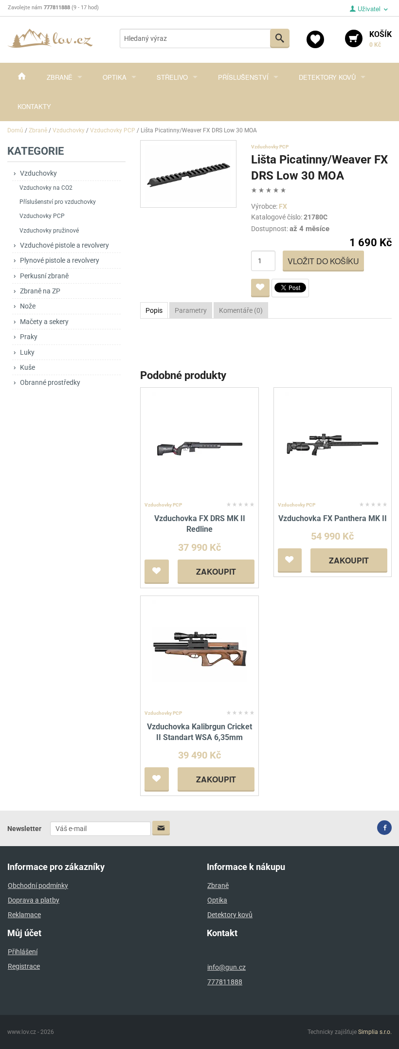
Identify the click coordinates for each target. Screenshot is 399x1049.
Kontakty (34, 106)
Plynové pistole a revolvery (59, 260)
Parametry (191, 310)
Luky (27, 352)
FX (283, 206)
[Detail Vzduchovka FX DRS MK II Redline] (199, 444)
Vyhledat (280, 38)
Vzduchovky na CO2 (46, 187)
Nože (28, 306)
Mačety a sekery (44, 322)
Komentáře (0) (241, 310)
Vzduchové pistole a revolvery (64, 245)
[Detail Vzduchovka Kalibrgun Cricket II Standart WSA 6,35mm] (199, 652)
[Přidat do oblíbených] (260, 288)
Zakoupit (216, 571)
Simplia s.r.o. (375, 1032)
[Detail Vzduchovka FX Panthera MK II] (332, 444)
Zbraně (60, 77)
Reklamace (24, 915)
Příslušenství (243, 77)
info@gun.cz (226, 967)
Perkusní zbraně (44, 276)
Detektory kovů (327, 77)
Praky (28, 337)
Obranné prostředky (50, 382)
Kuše (27, 367)
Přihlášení (22, 952)
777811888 (224, 982)
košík (380, 39)
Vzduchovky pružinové (49, 230)
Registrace (24, 966)
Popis (154, 310)
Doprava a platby (33, 900)
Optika (115, 77)
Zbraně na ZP (40, 291)
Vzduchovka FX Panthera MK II (332, 518)
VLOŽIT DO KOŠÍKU (323, 261)
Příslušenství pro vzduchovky (57, 202)
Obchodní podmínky (38, 885)
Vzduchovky (38, 173)
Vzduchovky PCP (42, 216)
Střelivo (172, 77)
